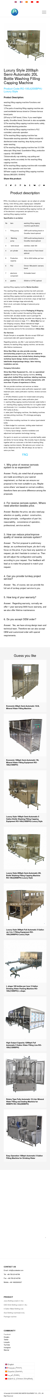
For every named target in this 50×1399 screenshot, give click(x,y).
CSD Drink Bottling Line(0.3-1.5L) (15, 1305)
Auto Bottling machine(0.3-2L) (14, 1313)
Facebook (7, 1334)
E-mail (6, 1194)
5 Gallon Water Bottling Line (13, 1309)
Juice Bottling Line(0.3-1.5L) (13, 1301)
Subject (7, 1205)
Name (6, 1184)
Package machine (10, 1316)
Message (7, 1216)
